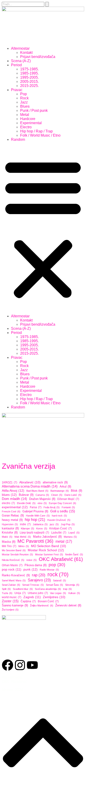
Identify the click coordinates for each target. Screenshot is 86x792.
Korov (41, 528)
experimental (15, 507)
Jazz (24, 102)
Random (18, 139)
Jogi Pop (68, 524)
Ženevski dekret (68, 605)
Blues (25, 106)
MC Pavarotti (35, 541)
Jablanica (40, 524)
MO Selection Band (48, 546)
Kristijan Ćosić (60, 528)
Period (16, 65)
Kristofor (10, 532)
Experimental (31, 123)
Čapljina (28, 601)
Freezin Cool (11, 511)
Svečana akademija (48, 589)
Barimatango (59, 490)
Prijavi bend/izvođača (37, 57)
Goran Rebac (13, 515)
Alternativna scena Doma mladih (30, 486)
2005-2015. (29, 81)
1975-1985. (29, 69)
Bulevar (26, 494)
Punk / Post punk (34, 110)
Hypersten (10, 524)
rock (58, 574)
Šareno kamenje (15, 605)
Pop (23, 94)
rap (38, 575)
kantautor (10, 528)
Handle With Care (38, 515)
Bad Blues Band (37, 490)
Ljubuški (58, 532)
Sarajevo (39, 580)
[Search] (47, 4)
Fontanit (68, 507)
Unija (20, 593)
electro (8, 503)
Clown (56, 495)
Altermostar (20, 48)
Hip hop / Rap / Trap (36, 131)
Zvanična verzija (28, 466)
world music (11, 597)
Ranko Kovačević (16, 575)
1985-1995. (29, 73)
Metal (24, 115)
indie (25, 524)
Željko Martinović (41, 605)
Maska (8, 541)
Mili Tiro (9, 546)
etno (42, 503)
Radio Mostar (49, 569)
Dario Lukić (72, 495)
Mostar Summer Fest (49, 554)
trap (67, 589)
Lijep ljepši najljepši (34, 532)
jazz (54, 524)
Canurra (42, 495)
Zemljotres (54, 597)
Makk (7, 536)
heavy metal (12, 520)
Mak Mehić (22, 536)
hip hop (35, 519)
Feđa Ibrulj (52, 507)
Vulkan (74, 593)
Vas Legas (58, 593)
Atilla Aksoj (13, 490)
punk (30, 569)
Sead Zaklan (11, 584)
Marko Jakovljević (47, 536)
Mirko (23, 546)
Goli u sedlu (62, 511)
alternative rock (55, 482)
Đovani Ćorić (48, 601)
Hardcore (27, 119)
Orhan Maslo (12, 565)
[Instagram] (20, 665)
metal (63, 541)
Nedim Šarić (74, 554)
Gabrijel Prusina (35, 511)
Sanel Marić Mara (14, 580)
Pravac (16, 90)
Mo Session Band (14, 550)
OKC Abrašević (61, 559)
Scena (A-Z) (21, 61)
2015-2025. (29, 86)
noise (31, 560)
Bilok (76, 490)
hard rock (59, 515)
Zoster (10, 601)
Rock (24, 98)
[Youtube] (32, 665)
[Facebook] (7, 665)
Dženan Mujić (68, 499)
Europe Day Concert (62, 503)
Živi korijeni (10, 609)
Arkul (65, 486)
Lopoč (74, 532)
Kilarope (27, 528)
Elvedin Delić (26, 503)
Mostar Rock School (46, 550)
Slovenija (72, 584)
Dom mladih (14, 499)
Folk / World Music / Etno (40, 135)
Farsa (36, 507)
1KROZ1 (9, 482)
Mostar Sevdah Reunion (17, 554)
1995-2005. (29, 77)
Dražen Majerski (42, 499)
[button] (43, 227)
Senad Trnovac (33, 584)
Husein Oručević (58, 520)
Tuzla (7, 593)
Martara (70, 536)
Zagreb (32, 597)
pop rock (11, 569)
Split (6, 589)
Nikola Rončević (13, 560)
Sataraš (59, 580)
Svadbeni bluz (23, 589)
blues (9, 494)
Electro (26, 127)
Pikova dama (36, 565)
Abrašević (30, 482)
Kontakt (26, 53)
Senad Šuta (54, 584)
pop (57, 564)
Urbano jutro (38, 593)
